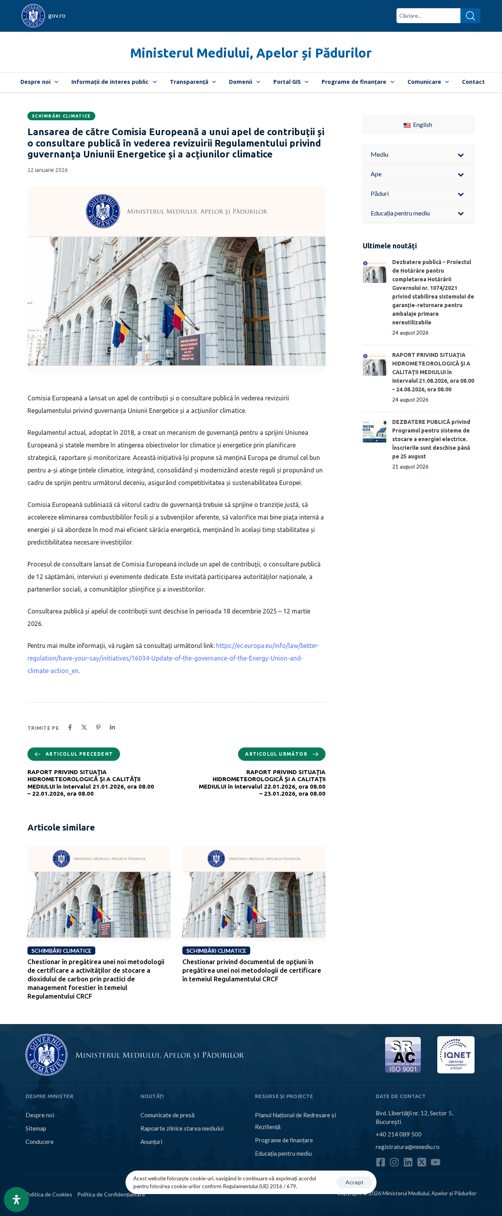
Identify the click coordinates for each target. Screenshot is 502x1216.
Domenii (240, 81)
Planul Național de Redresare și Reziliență (295, 1120)
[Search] (470, 15)
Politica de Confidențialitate (111, 1194)
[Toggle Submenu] (461, 154)
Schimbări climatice (61, 116)
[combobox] (428, 15)
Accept (355, 1182)
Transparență (189, 81)
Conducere (39, 1141)
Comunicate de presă (167, 1114)
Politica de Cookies (48, 1194)
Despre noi (35, 81)
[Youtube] (435, 1162)
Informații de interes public (110, 81)
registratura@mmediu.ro (408, 1146)
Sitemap (35, 1128)
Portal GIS (287, 81)
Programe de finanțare (354, 81)
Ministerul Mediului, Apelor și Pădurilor (251, 52)
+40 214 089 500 (399, 1134)
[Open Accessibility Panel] (16, 1199)
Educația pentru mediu (283, 1153)
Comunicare (424, 81)
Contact (473, 81)
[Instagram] (394, 1162)
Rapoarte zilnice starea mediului (182, 1128)
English (422, 124)
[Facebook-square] (381, 1162)
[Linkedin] (408, 1162)
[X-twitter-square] (422, 1162)
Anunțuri (151, 1141)
